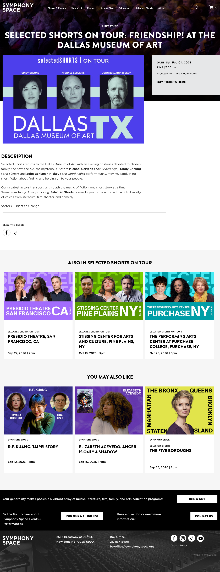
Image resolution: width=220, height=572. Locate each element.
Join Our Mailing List (81, 516)
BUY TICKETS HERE (171, 82)
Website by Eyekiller (205, 554)
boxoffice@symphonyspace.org (132, 546)
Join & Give (197, 499)
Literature (110, 26)
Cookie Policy (179, 545)
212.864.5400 (119, 541)
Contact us (204, 516)
